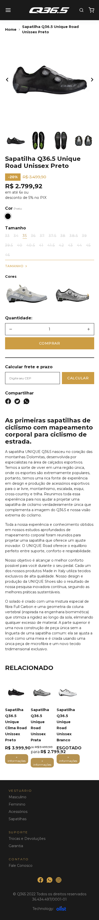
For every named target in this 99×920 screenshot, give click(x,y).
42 (61, 245)
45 (88, 245)
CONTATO (19, 859)
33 (7, 235)
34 (16, 235)
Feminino (17, 804)
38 (62, 235)
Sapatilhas (17, 819)
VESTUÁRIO (20, 790)
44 (79, 245)
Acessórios (18, 811)
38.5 (74, 235)
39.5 (9, 245)
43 (70, 245)
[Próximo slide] (92, 80)
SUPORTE (18, 832)
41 (41, 245)
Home (10, 29)
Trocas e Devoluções (27, 838)
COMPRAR (49, 343)
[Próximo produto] (88, 295)
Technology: (43, 908)
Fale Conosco (20, 865)
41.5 (51, 245)
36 (33, 235)
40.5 (30, 245)
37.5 (52, 235)
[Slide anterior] (7, 80)
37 (42, 235)
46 (7, 255)
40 (19, 245)
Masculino (17, 797)
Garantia (16, 846)
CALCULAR (78, 378)
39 (84, 235)
